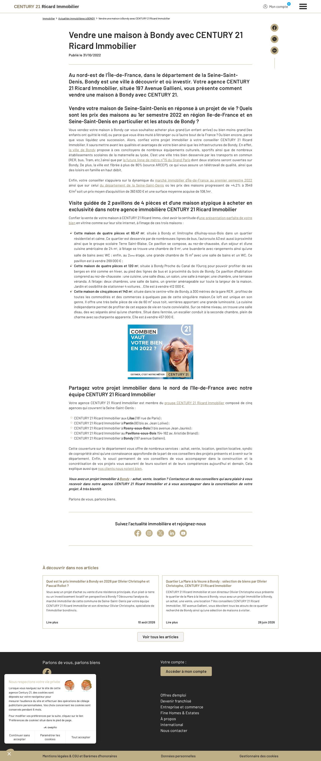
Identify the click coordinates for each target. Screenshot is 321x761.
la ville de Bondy (82, 150)
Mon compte (278, 6)
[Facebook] (137, 533)
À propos (168, 718)
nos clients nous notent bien (120, 468)
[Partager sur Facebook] (274, 28)
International (171, 724)
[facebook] (47, 672)
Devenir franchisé (175, 701)
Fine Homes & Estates (179, 712)
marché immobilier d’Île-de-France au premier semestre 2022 (203, 180)
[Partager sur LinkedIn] (274, 50)
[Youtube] (183, 533)
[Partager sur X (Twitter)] (274, 39)
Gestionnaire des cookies (259, 756)
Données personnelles (178, 756)
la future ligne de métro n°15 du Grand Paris (156, 160)
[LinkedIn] (171, 533)
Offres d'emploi (173, 695)
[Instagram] (149, 533)
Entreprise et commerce (181, 706)
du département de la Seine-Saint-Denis (132, 185)
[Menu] (303, 6)
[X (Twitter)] (160, 533)
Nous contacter (173, 730)
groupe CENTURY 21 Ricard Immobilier (194, 403)
